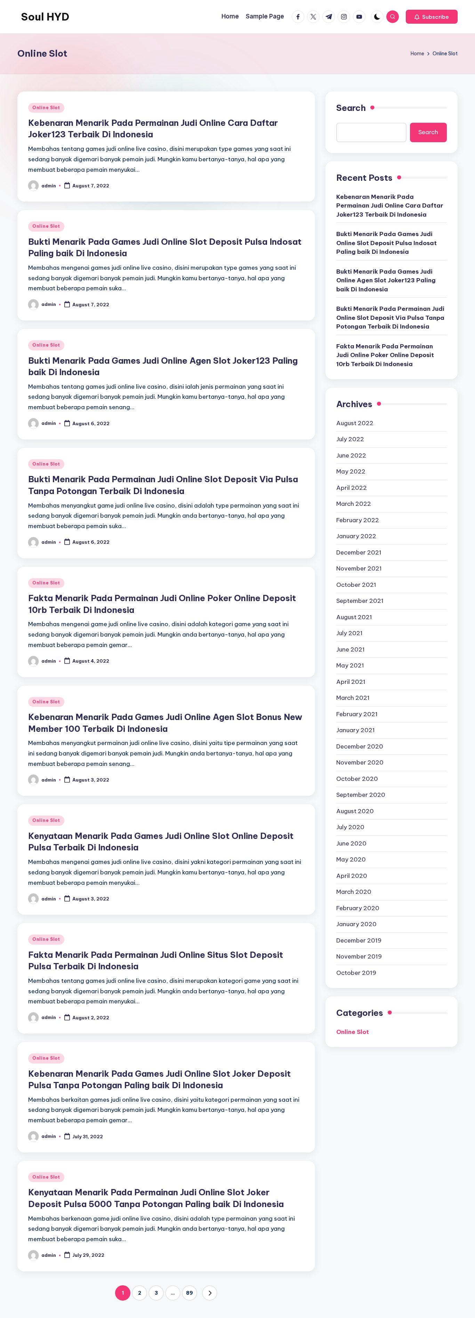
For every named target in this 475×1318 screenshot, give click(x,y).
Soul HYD (45, 16)
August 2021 (354, 617)
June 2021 (350, 649)
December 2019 (358, 940)
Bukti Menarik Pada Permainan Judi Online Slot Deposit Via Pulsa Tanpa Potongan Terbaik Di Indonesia (390, 317)
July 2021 (349, 633)
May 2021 (350, 665)
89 (189, 1293)
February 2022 (357, 520)
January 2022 (356, 536)
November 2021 (359, 568)
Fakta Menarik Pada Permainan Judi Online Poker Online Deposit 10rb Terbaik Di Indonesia (385, 354)
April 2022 (351, 487)
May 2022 (350, 471)
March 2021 (353, 698)
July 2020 (350, 827)
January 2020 (356, 924)
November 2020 (360, 762)
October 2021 (356, 584)
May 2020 (351, 859)
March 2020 (353, 892)
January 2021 (355, 730)
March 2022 (353, 504)
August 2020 (355, 811)
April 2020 (351, 875)
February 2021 (357, 714)
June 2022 (351, 455)
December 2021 (358, 552)
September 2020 (360, 795)
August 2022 (354, 423)
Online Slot (46, 107)
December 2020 (359, 746)
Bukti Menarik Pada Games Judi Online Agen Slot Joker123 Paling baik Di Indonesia (386, 280)
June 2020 (351, 843)
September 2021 (360, 601)
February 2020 (357, 908)
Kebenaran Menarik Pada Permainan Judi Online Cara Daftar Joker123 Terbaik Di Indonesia (389, 205)
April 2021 (350, 681)
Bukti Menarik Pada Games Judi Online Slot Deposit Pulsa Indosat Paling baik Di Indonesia (386, 243)
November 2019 (359, 956)
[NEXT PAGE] (209, 1293)
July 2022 (350, 439)
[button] (432, 17)
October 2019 (356, 972)
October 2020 (357, 778)
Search (351, 108)
